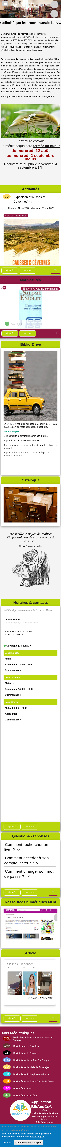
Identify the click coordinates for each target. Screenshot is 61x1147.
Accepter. (7, 1142)
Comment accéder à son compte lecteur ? (26, 860)
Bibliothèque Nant (22, 1088)
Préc (11, 270)
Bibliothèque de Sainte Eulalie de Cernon (34, 1081)
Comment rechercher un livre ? (26, 847)
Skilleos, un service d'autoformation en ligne (23, 965)
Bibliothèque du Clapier (25, 1053)
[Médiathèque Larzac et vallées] (25, 4)
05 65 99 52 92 (12, 619)
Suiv (28, 270)
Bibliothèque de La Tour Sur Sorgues (32, 1060)
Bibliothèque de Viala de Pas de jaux (32, 1067)
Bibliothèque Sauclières (25, 1095)
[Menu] (5, 3)
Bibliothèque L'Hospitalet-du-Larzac (31, 1074)
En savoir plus (37, 1136)
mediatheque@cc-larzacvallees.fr (22, 622)
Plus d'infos (32, 310)
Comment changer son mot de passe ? (28, 874)
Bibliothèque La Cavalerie (26, 1046)
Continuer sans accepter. (28, 1142)
